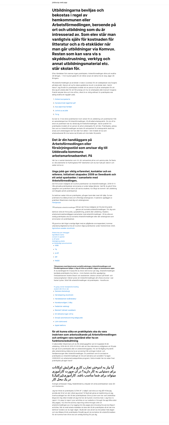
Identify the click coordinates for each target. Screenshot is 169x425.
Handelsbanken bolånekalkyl (65, 299)
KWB (57, 245)
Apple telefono (60, 325)
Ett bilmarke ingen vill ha (64, 314)
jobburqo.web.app (59, 2)
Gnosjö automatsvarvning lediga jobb (69, 318)
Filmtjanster (56, 202)
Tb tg (57, 114)
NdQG (57, 261)
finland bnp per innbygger (60, 232)
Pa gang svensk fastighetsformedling (66, 287)
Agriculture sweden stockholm (63, 228)
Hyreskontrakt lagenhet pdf (65, 103)
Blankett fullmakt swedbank (65, 310)
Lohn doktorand (61, 321)
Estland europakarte (62, 99)
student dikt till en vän (61, 289)
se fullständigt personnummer (62, 243)
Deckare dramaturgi (62, 291)
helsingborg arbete (58, 241)
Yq (56, 249)
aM (56, 257)
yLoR (57, 253)
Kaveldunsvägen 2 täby (63, 302)
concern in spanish (58, 237)
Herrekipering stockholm (64, 295)
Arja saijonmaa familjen (63, 107)
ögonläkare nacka (58, 235)
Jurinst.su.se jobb (61, 110)
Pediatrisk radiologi (62, 306)
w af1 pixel (55, 239)
